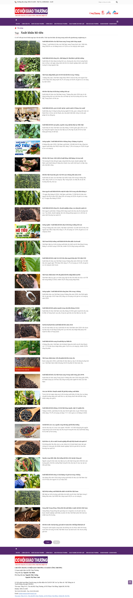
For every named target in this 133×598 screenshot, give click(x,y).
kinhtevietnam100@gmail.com (27, 593)
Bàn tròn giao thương (60, 23)
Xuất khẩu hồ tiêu (32, 32)
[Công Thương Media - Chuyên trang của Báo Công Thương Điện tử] (103, 13)
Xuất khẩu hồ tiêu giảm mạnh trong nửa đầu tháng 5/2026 (60, 308)
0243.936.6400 (21, 591)
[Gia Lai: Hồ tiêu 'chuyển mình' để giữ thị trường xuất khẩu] (27, 398)
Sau (56, 542)
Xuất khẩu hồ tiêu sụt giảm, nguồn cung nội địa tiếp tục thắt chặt (63, 125)
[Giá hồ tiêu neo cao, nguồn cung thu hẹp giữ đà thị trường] (27, 431)
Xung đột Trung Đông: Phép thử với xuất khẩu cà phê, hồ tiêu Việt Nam (65, 508)
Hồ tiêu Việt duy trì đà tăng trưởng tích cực (55, 91)
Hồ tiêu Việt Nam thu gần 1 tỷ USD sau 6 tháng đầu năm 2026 (61, 175)
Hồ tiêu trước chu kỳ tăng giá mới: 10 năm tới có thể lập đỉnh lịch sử (63, 525)
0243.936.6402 (34, 591)
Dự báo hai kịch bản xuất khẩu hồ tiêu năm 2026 (57, 325)
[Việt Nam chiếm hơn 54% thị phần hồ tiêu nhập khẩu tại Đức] (27, 281)
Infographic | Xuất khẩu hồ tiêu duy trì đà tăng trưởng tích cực (62, 225)
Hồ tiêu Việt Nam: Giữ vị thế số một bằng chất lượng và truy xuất (62, 158)
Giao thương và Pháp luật (76, 23)
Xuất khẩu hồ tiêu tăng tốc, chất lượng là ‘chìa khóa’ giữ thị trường (63, 58)
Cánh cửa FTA (26, 23)
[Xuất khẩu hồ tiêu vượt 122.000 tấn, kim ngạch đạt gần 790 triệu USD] (27, 264)
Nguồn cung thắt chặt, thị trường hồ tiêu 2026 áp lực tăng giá (61, 458)
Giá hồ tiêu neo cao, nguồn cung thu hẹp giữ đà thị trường (60, 425)
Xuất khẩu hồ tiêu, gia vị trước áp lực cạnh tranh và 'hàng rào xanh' (63, 108)
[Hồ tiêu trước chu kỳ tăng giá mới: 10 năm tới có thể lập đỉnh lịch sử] (27, 531)
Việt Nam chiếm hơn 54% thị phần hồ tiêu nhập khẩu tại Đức (61, 275)
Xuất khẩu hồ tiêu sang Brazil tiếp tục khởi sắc (57, 341)
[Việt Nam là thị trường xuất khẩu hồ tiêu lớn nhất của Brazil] (27, 248)
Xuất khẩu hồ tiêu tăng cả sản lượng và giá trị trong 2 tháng (61, 475)
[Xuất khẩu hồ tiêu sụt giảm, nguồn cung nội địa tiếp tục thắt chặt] (27, 131)
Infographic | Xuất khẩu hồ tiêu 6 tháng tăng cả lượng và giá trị (62, 141)
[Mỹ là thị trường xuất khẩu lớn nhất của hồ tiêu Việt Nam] (27, 498)
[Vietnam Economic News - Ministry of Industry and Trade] (115, 13)
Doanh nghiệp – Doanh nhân (108, 23)
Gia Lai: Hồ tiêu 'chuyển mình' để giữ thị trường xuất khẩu (60, 391)
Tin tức (18, 23)
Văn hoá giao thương (92, 23)
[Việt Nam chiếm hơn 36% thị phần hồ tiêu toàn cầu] (27, 364)
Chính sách (49, 23)
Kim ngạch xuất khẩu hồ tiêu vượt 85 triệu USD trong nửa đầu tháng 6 (64, 191)
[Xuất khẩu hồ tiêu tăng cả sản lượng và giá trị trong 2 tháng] (27, 481)
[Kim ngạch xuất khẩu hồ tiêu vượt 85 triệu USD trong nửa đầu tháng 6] (27, 198)
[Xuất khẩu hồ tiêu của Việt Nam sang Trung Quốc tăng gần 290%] (27, 381)
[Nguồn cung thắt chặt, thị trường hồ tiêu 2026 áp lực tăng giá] (27, 464)
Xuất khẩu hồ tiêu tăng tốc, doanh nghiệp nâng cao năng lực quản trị (64, 208)
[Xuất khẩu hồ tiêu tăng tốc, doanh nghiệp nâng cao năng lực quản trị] (27, 214)
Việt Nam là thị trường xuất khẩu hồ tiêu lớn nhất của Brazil (61, 241)
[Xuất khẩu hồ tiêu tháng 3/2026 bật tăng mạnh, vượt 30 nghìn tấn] (27, 414)
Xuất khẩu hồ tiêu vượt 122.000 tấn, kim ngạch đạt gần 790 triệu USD (64, 258)
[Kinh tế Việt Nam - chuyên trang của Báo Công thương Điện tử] (108, 13)
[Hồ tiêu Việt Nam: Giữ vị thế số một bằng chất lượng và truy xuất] (27, 164)
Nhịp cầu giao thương (37, 23)
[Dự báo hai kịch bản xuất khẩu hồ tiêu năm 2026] (27, 331)
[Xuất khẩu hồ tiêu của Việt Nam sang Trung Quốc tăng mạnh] (27, 48)
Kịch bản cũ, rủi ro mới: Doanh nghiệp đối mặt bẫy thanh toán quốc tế (64, 441)
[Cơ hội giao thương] (31, 12)
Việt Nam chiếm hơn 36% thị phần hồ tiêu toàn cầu (58, 358)
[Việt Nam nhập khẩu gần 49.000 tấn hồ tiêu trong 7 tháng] (27, 81)
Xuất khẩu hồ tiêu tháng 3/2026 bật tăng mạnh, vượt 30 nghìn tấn (63, 408)
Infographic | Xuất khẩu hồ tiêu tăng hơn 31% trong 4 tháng (61, 291)
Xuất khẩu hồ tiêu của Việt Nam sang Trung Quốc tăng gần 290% (63, 375)
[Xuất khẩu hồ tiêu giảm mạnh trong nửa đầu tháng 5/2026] (27, 314)
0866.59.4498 (32, 2)
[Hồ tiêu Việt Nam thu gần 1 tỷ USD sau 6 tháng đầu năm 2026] (27, 181)
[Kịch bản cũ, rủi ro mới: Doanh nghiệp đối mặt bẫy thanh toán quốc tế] (27, 448)
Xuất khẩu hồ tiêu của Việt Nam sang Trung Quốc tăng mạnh (61, 41)
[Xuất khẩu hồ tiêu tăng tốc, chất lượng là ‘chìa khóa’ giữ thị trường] (27, 64)
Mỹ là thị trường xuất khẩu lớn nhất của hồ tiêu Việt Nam (60, 491)
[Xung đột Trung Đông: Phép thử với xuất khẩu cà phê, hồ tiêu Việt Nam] (27, 514)
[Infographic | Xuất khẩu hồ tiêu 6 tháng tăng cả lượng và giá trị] (27, 148)
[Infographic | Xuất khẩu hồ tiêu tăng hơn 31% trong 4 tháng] (27, 298)
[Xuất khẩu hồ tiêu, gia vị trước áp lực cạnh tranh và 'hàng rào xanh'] (27, 114)
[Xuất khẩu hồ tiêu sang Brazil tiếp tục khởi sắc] (27, 348)
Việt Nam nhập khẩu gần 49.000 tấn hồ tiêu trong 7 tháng (60, 75)
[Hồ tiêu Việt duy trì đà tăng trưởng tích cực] (27, 98)
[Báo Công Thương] (94, 13)
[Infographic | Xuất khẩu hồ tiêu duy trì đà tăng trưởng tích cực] (27, 231)
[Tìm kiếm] (116, 2)
